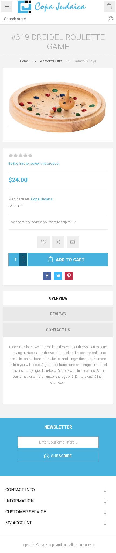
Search (110, 18)
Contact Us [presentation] (58, 330)
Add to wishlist (43, 242)
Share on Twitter (58, 276)
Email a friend (73, 242)
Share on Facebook (47, 276)
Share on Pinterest (69, 276)
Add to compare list (58, 242)
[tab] (58, 298)
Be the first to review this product (33, 164)
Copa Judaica (42, 199)
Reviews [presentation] (58, 314)
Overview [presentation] (58, 298)
